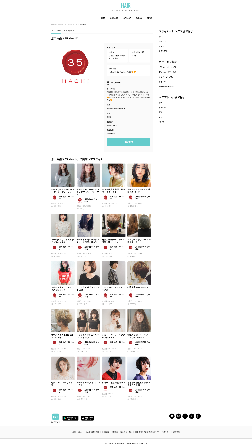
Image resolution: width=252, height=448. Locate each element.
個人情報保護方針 (92, 432)
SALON (139, 18)
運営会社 (176, 432)
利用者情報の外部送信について (147, 432)
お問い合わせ (77, 432)
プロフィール (56, 31)
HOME (102, 18)
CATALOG (114, 18)
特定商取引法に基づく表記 (122, 432)
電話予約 (128, 141)
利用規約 (105, 432)
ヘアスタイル (69, 31)
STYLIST (127, 18)
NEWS (149, 18)
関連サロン (166, 432)
